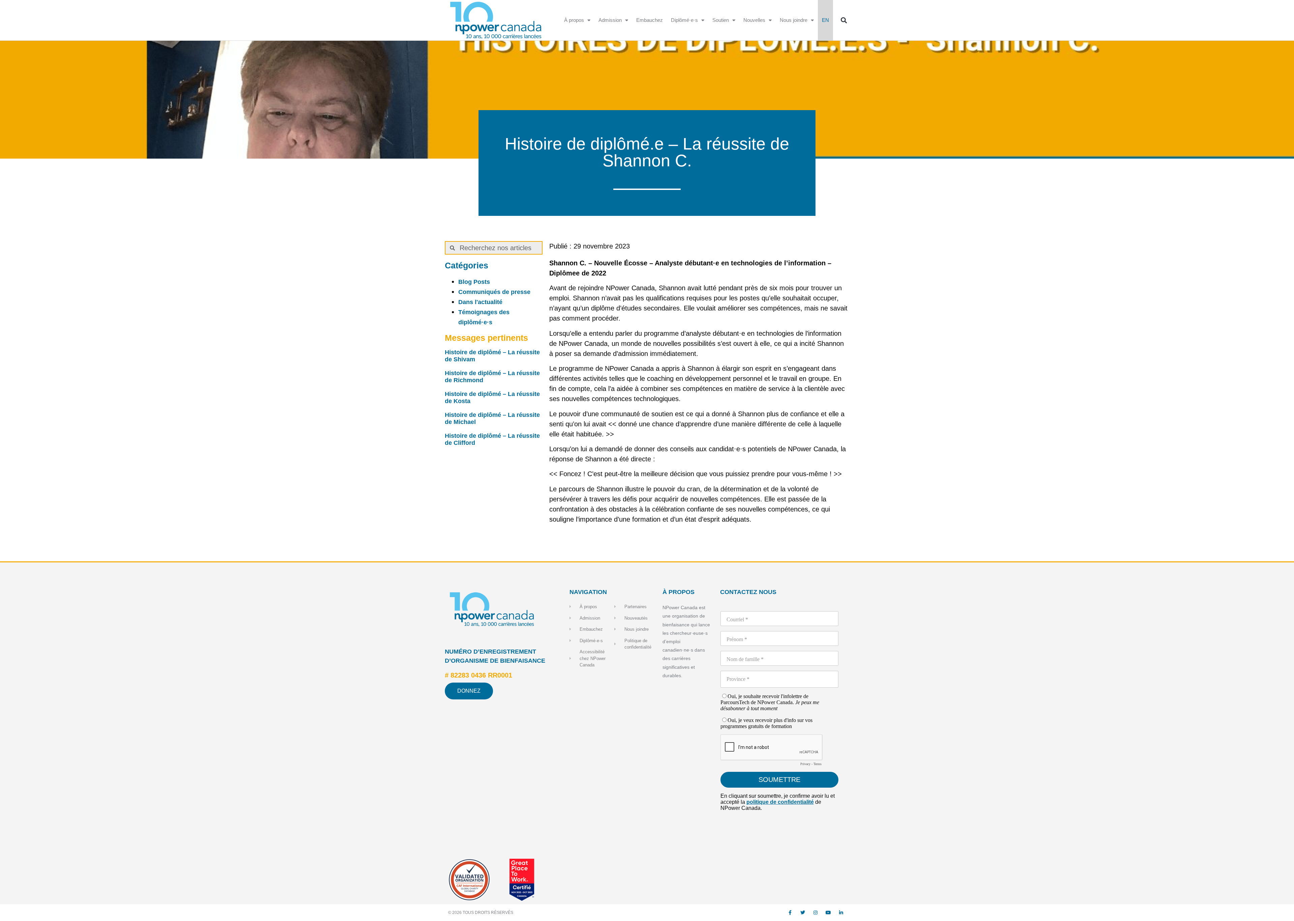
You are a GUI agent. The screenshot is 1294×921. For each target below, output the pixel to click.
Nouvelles (754, 20)
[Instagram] (815, 912)
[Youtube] (828, 912)
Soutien (720, 20)
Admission (610, 20)
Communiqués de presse (494, 292)
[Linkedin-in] (841, 912)
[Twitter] (802, 912)
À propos (574, 20)
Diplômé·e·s (684, 20)
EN (825, 20)
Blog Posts (474, 281)
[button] (843, 20)
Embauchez (649, 20)
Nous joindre (793, 20)
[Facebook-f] (790, 912)
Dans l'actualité (480, 302)
